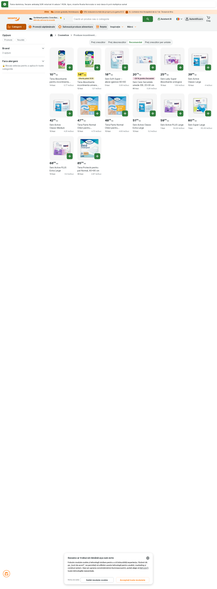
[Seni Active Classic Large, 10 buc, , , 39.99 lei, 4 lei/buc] (200, 60)
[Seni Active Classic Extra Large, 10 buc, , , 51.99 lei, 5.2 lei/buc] (145, 105)
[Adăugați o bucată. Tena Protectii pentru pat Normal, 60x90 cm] (97, 156)
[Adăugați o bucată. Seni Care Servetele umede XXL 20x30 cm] (153, 67)
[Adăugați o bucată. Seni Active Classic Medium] (70, 113)
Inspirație (115, 26)
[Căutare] (148, 19)
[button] (194, 19)
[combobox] (107, 19)
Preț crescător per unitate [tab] (158, 42)
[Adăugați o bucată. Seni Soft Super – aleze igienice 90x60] (125, 67)
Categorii (17, 26)
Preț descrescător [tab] (117, 42)
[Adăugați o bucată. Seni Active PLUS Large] (180, 113)
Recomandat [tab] (135, 42)
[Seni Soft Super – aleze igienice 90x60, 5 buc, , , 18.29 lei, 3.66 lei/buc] (117, 60)
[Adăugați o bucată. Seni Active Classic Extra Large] (153, 113)
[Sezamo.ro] (51, 35)
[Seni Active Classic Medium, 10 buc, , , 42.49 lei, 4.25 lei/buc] (62, 105)
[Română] (179, 19)
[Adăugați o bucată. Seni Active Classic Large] (208, 67)
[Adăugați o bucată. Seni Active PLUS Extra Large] (70, 156)
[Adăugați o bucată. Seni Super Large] (208, 113)
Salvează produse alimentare (78, 26)
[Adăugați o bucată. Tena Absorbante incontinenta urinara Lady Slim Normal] (97, 67)
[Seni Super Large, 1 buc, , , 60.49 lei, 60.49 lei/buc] (200, 105)
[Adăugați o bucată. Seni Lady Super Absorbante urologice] (180, 67)
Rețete (103, 26)
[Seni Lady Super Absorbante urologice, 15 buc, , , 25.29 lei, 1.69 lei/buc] (172, 60)
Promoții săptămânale (44, 26)
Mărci (130, 26)
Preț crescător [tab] (98, 42)
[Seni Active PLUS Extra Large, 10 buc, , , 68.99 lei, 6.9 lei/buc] (62, 148)
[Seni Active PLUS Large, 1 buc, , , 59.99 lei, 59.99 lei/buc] (172, 105)
